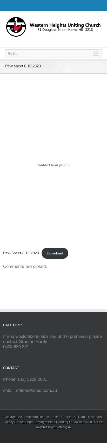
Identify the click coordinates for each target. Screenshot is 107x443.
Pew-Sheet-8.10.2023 (21, 253)
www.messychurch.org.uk (53, 427)
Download (55, 253)
